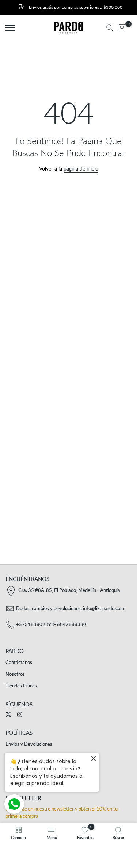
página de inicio (81, 168)
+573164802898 (35, 624)
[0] (122, 28)
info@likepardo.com (103, 608)
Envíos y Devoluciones (28, 744)
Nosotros (15, 674)
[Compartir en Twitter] (8, 714)
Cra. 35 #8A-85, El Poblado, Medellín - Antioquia (69, 590)
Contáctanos (18, 662)
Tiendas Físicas (21, 685)
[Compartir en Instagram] (20, 714)
